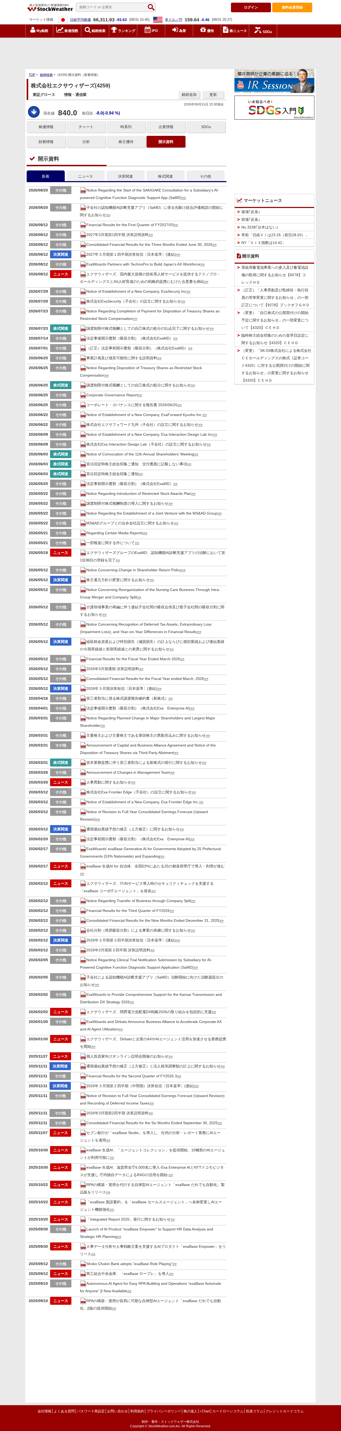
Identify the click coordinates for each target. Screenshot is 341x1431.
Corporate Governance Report (112, 395)
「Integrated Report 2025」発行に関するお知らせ (128, 1219)
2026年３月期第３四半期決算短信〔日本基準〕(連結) (131, 940)
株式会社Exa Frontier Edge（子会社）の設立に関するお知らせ (139, 792)
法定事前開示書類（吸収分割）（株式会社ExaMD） (129, 484)
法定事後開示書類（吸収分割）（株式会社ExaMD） (129, 338)
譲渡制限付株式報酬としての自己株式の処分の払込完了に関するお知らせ (147, 328)
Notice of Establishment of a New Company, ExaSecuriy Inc (136, 291)
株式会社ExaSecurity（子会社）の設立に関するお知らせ (133, 301)
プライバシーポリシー (164, 1411)
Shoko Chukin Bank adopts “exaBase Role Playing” (129, 1264)
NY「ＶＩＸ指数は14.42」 (263, 242)
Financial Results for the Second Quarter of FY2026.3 (131, 1076)
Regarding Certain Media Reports (114, 533)
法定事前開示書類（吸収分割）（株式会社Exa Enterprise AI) (138, 839)
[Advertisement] (170, 52)
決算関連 (125, 176)
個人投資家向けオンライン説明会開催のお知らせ (127, 1056)
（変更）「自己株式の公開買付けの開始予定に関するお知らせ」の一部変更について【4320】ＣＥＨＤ (274, 320)
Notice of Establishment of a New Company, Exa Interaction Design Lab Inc (149, 434)
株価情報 (46, 127)
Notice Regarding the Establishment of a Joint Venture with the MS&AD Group (151, 513)
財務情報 (46, 142)
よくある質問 (64, 1411)
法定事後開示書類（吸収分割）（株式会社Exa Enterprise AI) (138, 708)
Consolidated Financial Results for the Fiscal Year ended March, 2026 (145, 678)
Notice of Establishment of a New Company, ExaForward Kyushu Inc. (144, 415)
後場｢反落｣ (250, 212)
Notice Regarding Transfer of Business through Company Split (138, 901)
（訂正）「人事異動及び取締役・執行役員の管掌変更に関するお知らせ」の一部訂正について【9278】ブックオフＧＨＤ (275, 297)
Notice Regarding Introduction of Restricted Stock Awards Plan (138, 493)
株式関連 (165, 176)
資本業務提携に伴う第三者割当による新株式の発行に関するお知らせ (144, 762)
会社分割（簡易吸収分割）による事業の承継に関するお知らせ (138, 930)
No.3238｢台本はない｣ (259, 227)
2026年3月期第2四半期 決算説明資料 (117, 1113)
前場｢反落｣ (250, 219)
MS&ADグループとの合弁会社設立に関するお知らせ (130, 523)
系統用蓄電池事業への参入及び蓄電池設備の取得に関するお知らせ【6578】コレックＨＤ (274, 274)
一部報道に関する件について (110, 543)
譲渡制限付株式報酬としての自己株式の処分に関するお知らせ (138, 385)
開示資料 (166, 142)
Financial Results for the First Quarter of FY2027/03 (130, 225)
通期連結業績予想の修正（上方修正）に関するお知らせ (133, 829)
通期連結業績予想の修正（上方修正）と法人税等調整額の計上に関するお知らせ (153, 1066)
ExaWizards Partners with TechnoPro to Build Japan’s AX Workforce (143, 264)
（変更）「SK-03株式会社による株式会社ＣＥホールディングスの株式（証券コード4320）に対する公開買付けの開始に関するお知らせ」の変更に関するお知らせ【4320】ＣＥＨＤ (276, 365)
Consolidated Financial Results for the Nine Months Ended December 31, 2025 (152, 920)
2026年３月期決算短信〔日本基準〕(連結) (121, 688)
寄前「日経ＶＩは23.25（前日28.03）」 (275, 235)
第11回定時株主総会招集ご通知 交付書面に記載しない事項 (136, 464)
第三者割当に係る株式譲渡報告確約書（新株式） (127, 698)
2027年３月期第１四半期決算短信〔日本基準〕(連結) (131, 254)
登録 (292, 7)
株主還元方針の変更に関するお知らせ (118, 580)
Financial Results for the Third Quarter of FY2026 (128, 910)
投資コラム (254, 1411)
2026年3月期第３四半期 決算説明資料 (118, 950)
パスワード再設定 (91, 1411)
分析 (86, 142)
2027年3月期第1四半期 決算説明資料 (117, 235)
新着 (45, 176)
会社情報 (44, 1411)
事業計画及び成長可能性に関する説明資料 (121, 358)
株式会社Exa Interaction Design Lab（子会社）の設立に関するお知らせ (146, 444)
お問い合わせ (117, 1411)
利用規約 (137, 1411)
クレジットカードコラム (285, 1411)
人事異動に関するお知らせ (108, 782)
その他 (205, 176)
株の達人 (190, 1411)
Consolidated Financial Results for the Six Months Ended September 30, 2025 (152, 1123)
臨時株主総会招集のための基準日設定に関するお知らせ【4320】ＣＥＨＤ (274, 339)
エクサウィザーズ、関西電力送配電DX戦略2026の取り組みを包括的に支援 (149, 1012)
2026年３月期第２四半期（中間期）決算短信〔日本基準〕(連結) (140, 1086)
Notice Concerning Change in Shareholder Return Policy (133, 570)
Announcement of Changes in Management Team (128, 772)
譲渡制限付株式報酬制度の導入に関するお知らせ (127, 503)
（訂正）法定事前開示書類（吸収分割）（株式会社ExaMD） (137, 348)
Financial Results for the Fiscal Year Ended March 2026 (133, 659)
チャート (86, 127)
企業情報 (166, 127)
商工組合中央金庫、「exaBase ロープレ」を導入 (127, 1273)
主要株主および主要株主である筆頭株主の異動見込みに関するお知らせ (146, 735)
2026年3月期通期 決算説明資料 (112, 669)
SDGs (206, 127)
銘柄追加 (189, 94)
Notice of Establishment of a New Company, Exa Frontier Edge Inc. (142, 802)
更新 (213, 94)
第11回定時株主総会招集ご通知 (112, 474)
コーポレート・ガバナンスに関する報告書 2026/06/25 (131, 405)
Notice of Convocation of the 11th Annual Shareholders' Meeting (140, 454)
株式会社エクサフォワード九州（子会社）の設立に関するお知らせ (142, 424)
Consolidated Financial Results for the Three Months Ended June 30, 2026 (149, 244)
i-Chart (205, 1411)
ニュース (85, 176)
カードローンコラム (227, 1411)
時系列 (126, 127)
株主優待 (126, 142)
